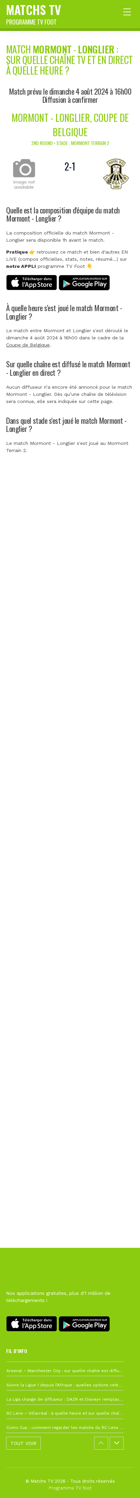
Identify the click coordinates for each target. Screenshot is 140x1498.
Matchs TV (33, 13)
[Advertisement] (70, 796)
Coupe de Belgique (28, 345)
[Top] (121, 1483)
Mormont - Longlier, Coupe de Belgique (70, 125)
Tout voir (23, 1443)
